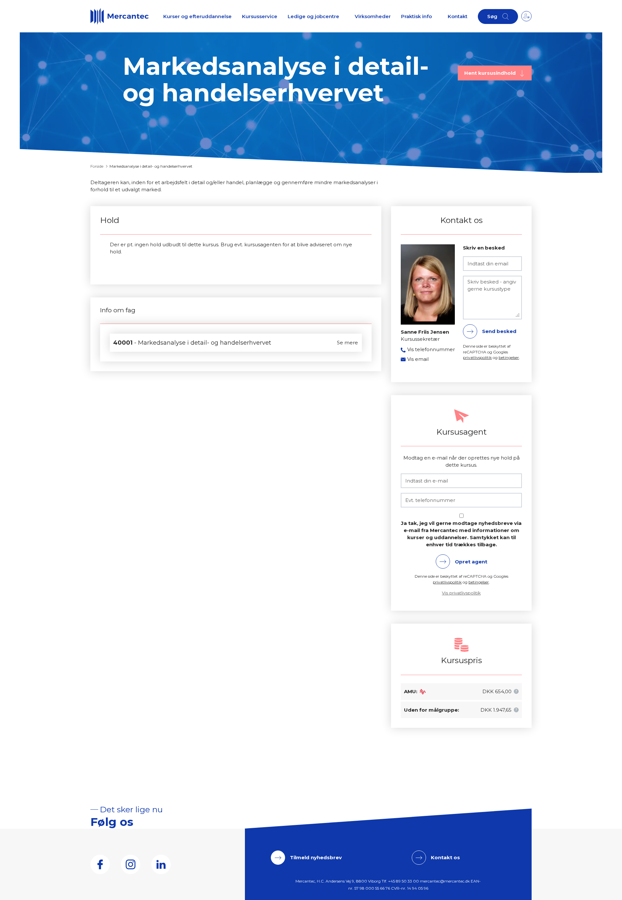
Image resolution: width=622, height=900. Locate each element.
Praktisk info (416, 16)
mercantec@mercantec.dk (445, 881)
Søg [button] (492, 16)
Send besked (499, 331)
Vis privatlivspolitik (461, 592)
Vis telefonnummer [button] (431, 349)
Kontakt (457, 16)
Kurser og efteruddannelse (197, 16)
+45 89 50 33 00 (403, 881)
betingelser (509, 357)
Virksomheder (373, 16)
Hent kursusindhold (490, 73)
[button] (516, 691)
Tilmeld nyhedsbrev (316, 857)
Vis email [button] (418, 359)
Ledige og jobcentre (313, 16)
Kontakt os (445, 857)
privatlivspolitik (477, 357)
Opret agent (471, 562)
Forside (96, 166)
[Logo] (119, 16)
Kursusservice (259, 16)
